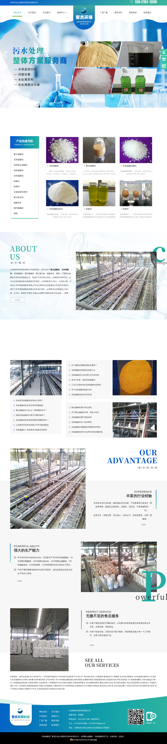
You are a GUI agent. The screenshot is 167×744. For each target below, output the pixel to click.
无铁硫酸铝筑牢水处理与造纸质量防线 (87, 432)
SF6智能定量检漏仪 (65, 680)
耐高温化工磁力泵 (106, 686)
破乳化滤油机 (24, 677)
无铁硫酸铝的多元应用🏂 (81, 394)
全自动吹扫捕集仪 (126, 677)
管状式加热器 (122, 680)
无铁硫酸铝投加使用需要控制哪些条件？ (32, 420)
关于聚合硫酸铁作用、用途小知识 (85, 412)
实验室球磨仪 (33, 683)
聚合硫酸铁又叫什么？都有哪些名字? (31, 410)
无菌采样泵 (57, 686)
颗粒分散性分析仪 (106, 683)
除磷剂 (17, 186)
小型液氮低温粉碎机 (20, 683)
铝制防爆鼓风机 (100, 680)
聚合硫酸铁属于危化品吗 (81, 407)
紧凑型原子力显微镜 (111, 677)
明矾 (16, 213)
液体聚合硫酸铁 (20, 165)
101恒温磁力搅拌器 (141, 677)
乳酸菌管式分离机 (21, 680)
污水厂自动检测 (20, 686)
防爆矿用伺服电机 (46, 686)
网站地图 (93, 740)
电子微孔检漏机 (120, 683)
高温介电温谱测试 (133, 683)
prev (4, 54)
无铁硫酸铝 (18, 160)
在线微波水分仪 (81, 686)
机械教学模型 (88, 680)
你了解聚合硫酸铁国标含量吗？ (84, 365)
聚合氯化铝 (18, 197)
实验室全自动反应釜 (57, 689)
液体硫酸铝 (18, 170)
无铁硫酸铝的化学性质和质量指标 (29, 405)
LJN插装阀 (99, 677)
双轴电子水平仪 (30, 689)
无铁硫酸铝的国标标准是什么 (83, 370)
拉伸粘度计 (145, 683)
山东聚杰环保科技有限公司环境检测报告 (32, 425)
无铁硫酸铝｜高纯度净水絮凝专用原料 (31, 430)
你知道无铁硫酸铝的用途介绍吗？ (29, 400)
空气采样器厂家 (52, 680)
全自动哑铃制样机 (92, 683)
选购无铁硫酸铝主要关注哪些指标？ (30, 415)
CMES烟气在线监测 (65, 677)
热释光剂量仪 (67, 683)
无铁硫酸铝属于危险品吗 (81, 417)
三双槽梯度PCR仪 (55, 683)
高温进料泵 (43, 683)
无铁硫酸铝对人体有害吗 (81, 422)
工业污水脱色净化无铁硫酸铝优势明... (86, 385)
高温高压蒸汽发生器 (134, 686)
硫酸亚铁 (18, 203)
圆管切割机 (78, 680)
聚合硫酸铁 (18, 154)
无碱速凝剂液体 (20, 192)
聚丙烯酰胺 (18, 208)
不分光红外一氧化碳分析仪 (84, 677)
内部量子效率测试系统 (36, 680)
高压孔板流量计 (120, 686)
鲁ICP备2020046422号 (81, 740)
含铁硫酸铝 (18, 176)
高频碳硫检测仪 (33, 686)
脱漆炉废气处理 (148, 686)
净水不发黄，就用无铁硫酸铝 (83, 380)
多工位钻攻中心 (36, 677)
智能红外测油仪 (93, 686)
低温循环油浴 (111, 680)
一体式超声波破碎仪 (50, 677)
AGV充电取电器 (68, 686)
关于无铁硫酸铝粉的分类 (81, 390)
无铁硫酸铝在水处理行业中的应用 (85, 375)
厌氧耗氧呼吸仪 (79, 683)
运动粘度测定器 (43, 689)
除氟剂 (17, 181)
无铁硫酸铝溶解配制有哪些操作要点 (86, 427)
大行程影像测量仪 (134, 680)
